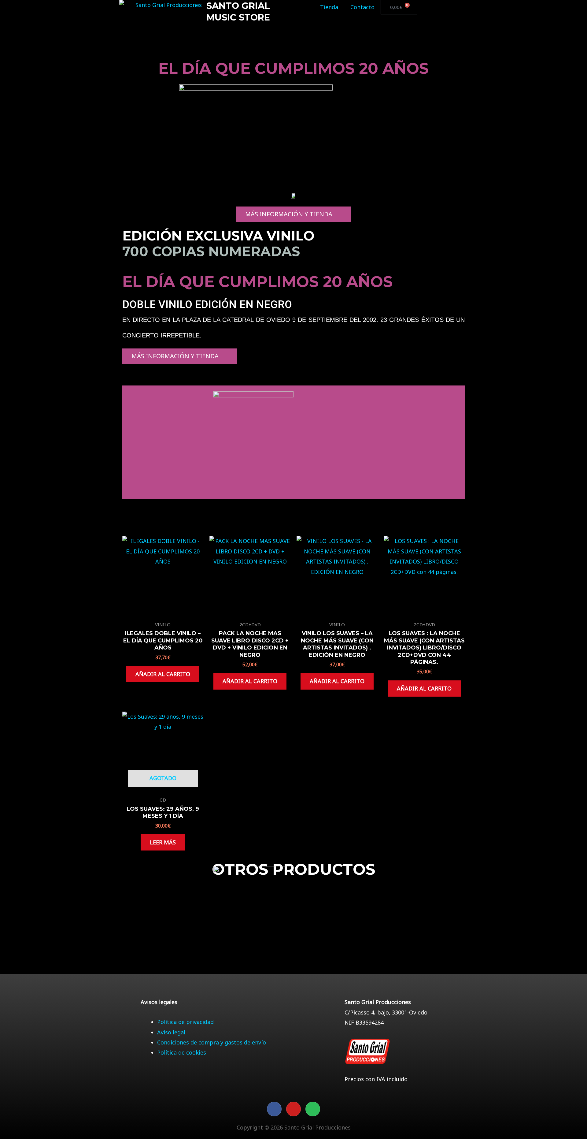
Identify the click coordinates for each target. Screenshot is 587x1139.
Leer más (163, 842)
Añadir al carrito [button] (162, 674)
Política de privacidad (185, 1021)
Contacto (362, 7)
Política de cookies (181, 1052)
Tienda (329, 7)
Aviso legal (171, 1032)
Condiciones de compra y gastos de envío (211, 1042)
